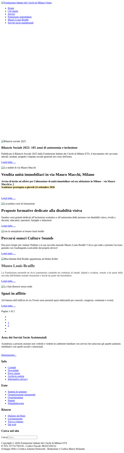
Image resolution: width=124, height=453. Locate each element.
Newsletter (13, 370)
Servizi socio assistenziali (20, 22)
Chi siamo (13, 11)
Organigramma (15, 397)
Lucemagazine (15, 418)
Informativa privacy (18, 379)
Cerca (4, 437)
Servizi (11, 14)
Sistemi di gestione (17, 391)
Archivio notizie (16, 376)
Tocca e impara (15, 421)
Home (11, 8)
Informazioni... (8, 355)
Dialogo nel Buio (16, 415)
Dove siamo (14, 373)
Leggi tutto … (8, 162)
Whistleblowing (16, 403)
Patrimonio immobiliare (20, 17)
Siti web (12, 424)
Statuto (11, 400)
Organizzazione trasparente (21, 394)
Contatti (12, 367)
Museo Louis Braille (18, 19)
